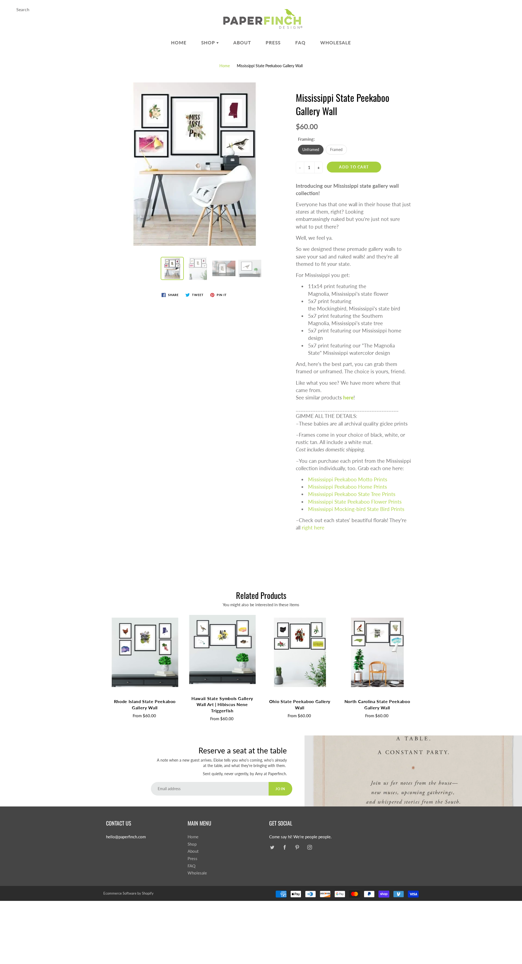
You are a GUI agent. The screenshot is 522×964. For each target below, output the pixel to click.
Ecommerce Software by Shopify (128, 893)
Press (273, 42)
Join (280, 789)
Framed (336, 149)
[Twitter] (272, 847)
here (348, 397)
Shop (208, 42)
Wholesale (335, 42)
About (242, 42)
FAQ (300, 42)
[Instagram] (309, 847)
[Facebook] (284, 847)
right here (313, 527)
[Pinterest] (297, 847)
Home (179, 42)
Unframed (310, 149)
